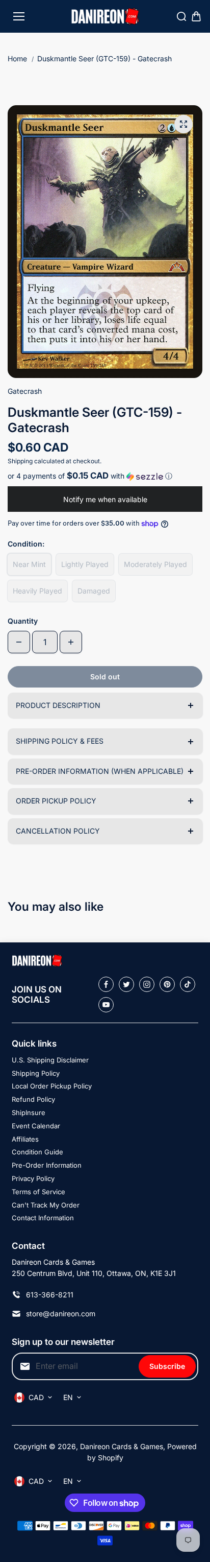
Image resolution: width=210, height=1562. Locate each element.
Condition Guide (37, 1152)
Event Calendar (36, 1126)
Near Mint (29, 564)
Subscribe (167, 1366)
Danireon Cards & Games (121, 1446)
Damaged (93, 590)
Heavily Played (37, 590)
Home (17, 58)
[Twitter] (126, 984)
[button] (105, 476)
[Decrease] (19, 642)
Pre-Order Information (47, 1165)
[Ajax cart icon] (196, 16)
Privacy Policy (33, 1178)
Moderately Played (155, 564)
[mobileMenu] (19, 16)
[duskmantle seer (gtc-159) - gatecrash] (183, 124)
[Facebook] (106, 984)
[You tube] (106, 1004)
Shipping (20, 461)
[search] (181, 16)
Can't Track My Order (46, 1205)
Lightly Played (85, 564)
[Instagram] (146, 984)
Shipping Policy (36, 1073)
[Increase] (71, 642)
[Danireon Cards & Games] (105, 16)
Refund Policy (33, 1099)
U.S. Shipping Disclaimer (50, 1060)
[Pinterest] (167, 984)
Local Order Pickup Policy (52, 1086)
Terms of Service (38, 1192)
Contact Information (43, 1218)
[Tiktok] (187, 984)
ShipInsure (28, 1112)
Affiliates (25, 1139)
